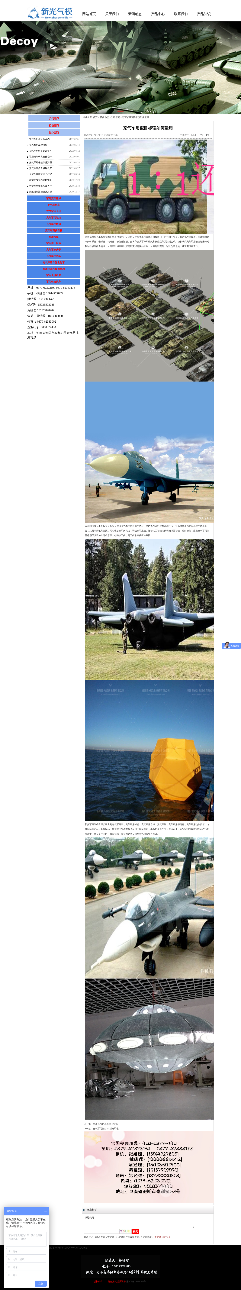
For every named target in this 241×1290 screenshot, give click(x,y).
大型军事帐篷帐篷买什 (40, 186)
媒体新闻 (54, 132)
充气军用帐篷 (53, 224)
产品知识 (204, 14)
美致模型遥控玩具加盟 (40, 191)
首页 (95, 117)
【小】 (193, 135)
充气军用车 (54, 204)
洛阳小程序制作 (56, 1247)
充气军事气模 (71, 1247)
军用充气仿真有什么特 (40, 156)
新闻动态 (135, 14)
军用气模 (54, 236)
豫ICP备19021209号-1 (137, 1281)
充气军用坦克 (53, 217)
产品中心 (158, 14)
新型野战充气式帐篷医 (40, 180)
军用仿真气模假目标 (54, 268)
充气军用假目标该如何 (40, 151)
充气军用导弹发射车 (54, 262)
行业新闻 (54, 125)
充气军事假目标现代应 (40, 168)
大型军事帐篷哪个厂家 (40, 174)
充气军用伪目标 (53, 230)
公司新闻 (54, 118)
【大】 (208, 135)
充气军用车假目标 (38, 145)
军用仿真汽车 (53, 281)
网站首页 (89, 14)
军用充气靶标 (53, 198)
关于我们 (112, 14)
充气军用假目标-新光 (39, 139)
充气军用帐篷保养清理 (40, 162)
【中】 (201, 135)
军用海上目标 (53, 243)
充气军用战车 (53, 256)
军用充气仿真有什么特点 (105, 1124)
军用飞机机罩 (53, 275)
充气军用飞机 (53, 211)
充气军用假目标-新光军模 (106, 1128)
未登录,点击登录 (162, 1237)
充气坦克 (82, 1247)
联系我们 (181, 14)
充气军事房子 (53, 249)
